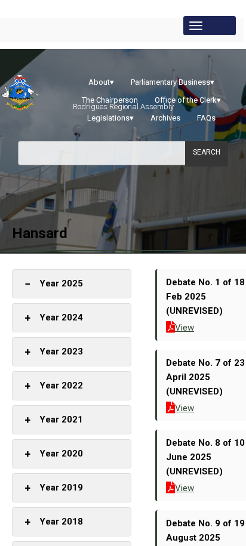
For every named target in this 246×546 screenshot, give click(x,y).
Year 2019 (53, 488)
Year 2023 (53, 352)
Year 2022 (53, 386)
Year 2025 (53, 283)
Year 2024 (53, 317)
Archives (165, 117)
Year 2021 (53, 420)
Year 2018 (53, 522)
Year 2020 (53, 454)
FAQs (206, 117)
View (184, 327)
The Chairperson (110, 99)
